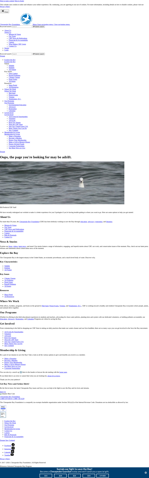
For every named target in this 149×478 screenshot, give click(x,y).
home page (63, 372)
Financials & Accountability (18, 40)
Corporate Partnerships (16, 146)
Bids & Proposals (10, 235)
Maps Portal (13, 85)
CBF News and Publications (14, 229)
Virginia (11, 97)
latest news (22, 246)
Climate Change (14, 77)
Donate (2, 56)
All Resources (13, 87)
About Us (7, 32)
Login (6, 50)
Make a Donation (15, 136)
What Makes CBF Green (17, 44)
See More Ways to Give (17, 148)
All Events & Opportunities (18, 117)
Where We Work (10, 91)
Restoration (13, 109)
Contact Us (12, 46)
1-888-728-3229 (18, 399)
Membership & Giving (12, 134)
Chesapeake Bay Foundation (29, 222)
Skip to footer (19, 1)
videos (15, 246)
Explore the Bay (10, 62)
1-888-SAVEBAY (6, 399)
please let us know (53, 376)
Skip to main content (7, 1)
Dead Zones (13, 79)
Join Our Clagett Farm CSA (18, 126)
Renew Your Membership (17, 140)
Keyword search (5, 26)
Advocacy (12, 107)
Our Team (12, 36)
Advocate (12, 120)
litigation (109, 222)
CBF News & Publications (18, 38)
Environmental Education (17, 105)
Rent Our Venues (15, 122)
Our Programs (9, 103)
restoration (98, 222)
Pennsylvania (13, 95)
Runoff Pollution (14, 75)
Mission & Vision (15, 34)
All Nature (12, 69)
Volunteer (12, 119)
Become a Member (15, 138)
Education (3, 319)
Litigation (12, 111)
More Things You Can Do (18, 128)
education (83, 222)
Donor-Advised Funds (16, 144)
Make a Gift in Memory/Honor (19, 142)
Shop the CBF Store (16, 124)
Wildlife (11, 66)
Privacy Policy (5, 7)
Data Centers (13, 73)
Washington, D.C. (15, 99)
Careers (11, 42)
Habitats (11, 68)
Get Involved (8, 115)
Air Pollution (8, 280)
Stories (6, 48)
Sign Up (3, 392)
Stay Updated (13, 130)
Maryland (12, 93)
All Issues (12, 81)
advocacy (91, 222)
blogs (10, 246)
